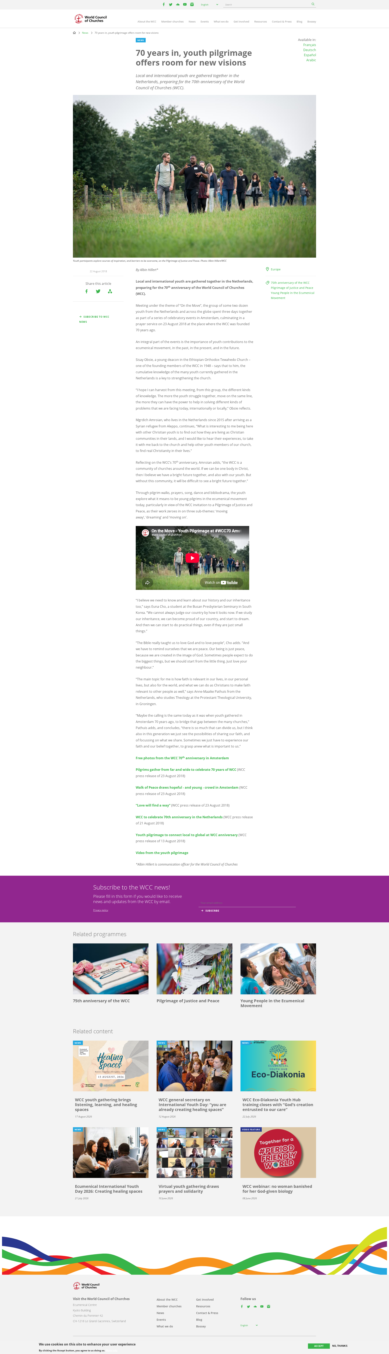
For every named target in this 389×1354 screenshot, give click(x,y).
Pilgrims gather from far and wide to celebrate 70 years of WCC (186, 769)
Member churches (172, 21)
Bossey (311, 21)
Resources (260, 21)
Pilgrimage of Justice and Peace (292, 288)
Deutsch (309, 50)
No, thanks (339, 1345)
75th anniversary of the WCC (290, 283)
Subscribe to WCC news (94, 319)
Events (205, 21)
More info (111, 1350)
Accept (319, 1346)
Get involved (241, 21)
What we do (221, 21)
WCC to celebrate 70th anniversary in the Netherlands (179, 817)
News (192, 21)
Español (310, 55)
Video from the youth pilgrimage (162, 853)
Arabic (311, 60)
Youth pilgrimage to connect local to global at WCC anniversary (187, 835)
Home (74, 32)
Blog (299, 21)
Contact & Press (282, 21)
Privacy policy (100, 910)
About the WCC (147, 21)
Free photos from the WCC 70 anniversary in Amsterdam (182, 758)
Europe (276, 269)
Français (309, 45)
